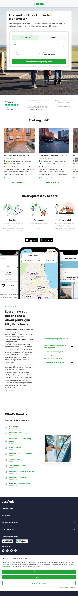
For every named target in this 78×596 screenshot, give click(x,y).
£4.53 (53, 182)
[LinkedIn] (15, 550)
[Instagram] (7, 550)
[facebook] (3, 550)
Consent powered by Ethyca (66, 587)
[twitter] (11, 550)
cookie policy (6, 566)
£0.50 (19, 182)
